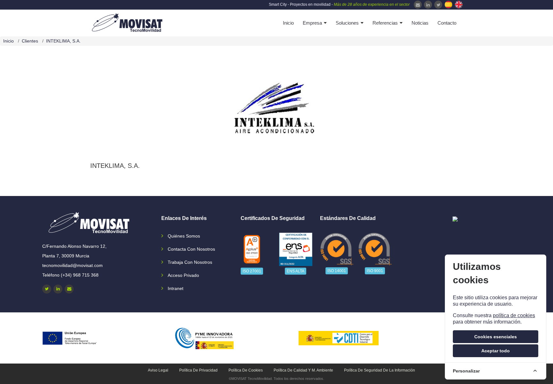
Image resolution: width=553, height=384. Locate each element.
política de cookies (514, 315)
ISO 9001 (375, 271)
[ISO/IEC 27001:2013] (251, 249)
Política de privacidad (198, 370)
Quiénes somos (184, 236)
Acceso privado (183, 275)
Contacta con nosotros (191, 249)
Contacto (446, 23)
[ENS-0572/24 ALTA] (296, 249)
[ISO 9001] (375, 249)
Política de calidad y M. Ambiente (303, 370)
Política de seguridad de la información (379, 370)
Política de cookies (245, 370)
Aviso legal (158, 370)
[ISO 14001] (337, 249)
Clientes (30, 40)
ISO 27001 (252, 271)
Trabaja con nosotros (190, 262)
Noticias (420, 23)
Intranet (175, 288)
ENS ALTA (295, 271)
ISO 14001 (336, 271)
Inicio (288, 23)
